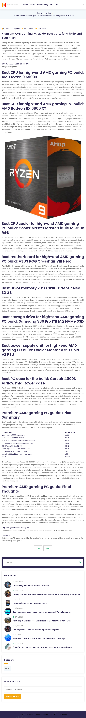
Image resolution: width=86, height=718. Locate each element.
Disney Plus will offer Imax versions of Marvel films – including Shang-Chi (46, 594)
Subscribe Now (12, 696)
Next (47, 548)
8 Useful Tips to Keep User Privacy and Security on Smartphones (42, 647)
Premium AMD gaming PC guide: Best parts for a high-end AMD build (44, 15)
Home (25, 5)
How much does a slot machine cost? (30, 603)
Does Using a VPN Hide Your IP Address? (31, 585)
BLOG (32, 5)
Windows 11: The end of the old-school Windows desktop (39, 638)
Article (48, 13)
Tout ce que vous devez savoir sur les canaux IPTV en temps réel (42, 612)
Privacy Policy (42, 5)
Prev (38, 548)
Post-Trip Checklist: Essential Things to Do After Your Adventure (42, 621)
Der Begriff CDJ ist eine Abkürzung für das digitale (36, 629)
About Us (54, 5)
